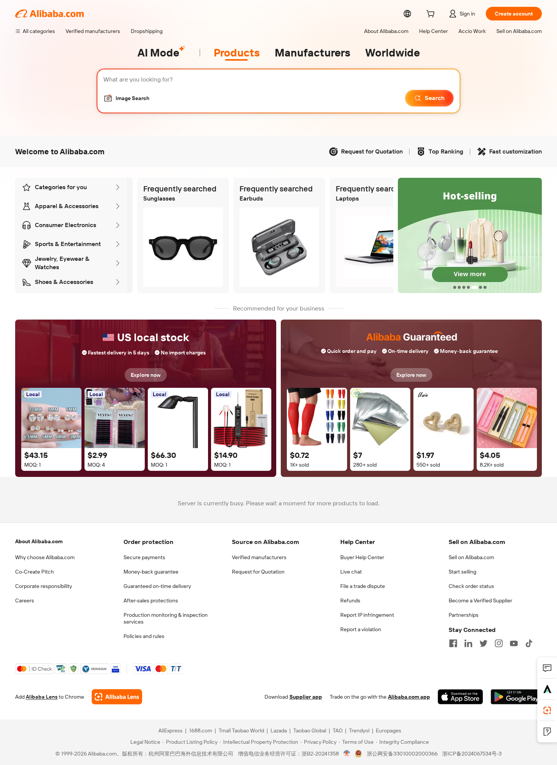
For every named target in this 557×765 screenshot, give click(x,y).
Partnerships (464, 615)
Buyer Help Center (362, 557)
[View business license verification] (346, 753)
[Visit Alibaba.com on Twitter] (483, 643)
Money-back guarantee (151, 572)
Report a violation (360, 629)
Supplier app (305, 697)
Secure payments (144, 557)
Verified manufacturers (259, 557)
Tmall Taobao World (241, 730)
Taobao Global (309, 730)
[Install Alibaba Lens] (547, 710)
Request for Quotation (258, 572)
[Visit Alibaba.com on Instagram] (498, 643)
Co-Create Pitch (34, 572)
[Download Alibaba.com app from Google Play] (516, 696)
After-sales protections (151, 600)
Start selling (462, 572)
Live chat (351, 572)
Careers (24, 600)
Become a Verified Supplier (480, 600)
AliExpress (170, 730)
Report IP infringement (367, 615)
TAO (338, 730)
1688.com (200, 730)
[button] (126, 98)
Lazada (279, 730)
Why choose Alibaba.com (45, 557)
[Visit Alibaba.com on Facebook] (453, 643)
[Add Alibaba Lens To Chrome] (117, 696)
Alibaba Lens (42, 697)
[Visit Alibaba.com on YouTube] (513, 643)
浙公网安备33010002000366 (402, 754)
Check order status (471, 586)
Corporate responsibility (43, 586)
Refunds (350, 600)
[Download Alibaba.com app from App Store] (460, 696)
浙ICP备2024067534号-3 (472, 754)
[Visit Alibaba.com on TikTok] (529, 643)
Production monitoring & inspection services (166, 618)
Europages (388, 730)
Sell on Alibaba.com (471, 557)
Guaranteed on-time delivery (157, 586)
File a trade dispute (362, 586)
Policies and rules (144, 636)
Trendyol (359, 730)
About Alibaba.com (39, 541)
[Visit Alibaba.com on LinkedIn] (468, 643)
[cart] (432, 15)
